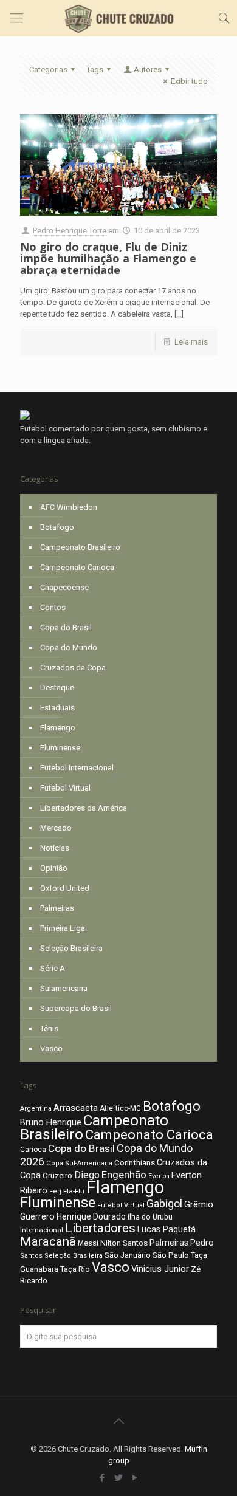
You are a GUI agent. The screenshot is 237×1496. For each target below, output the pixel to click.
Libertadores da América (83, 807)
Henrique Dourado (91, 1216)
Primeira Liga (62, 928)
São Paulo (171, 1255)
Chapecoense (64, 587)
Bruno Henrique (50, 1122)
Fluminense (60, 747)
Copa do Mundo (68, 647)
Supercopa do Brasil (76, 1008)
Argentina (36, 1109)
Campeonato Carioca (77, 567)
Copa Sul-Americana (79, 1163)
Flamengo (57, 727)
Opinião (53, 868)
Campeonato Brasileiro (80, 547)
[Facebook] (102, 1477)
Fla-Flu (73, 1191)
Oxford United (64, 888)
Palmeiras (57, 908)
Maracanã (48, 1241)
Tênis (49, 1028)
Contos (53, 607)
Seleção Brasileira (71, 948)
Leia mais (191, 341)
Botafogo (57, 527)
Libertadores (100, 1228)
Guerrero (37, 1216)
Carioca (33, 1149)
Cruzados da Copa (73, 667)
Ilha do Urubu (150, 1216)
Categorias (48, 69)
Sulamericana (64, 988)
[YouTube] (135, 1477)
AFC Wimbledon (68, 507)
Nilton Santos (124, 1242)
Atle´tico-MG (120, 1108)
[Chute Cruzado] (118, 18)
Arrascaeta (75, 1107)
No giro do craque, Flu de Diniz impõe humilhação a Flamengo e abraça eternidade (108, 258)
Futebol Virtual (65, 787)
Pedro (202, 1242)
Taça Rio (75, 1269)
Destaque (57, 687)
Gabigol (164, 1204)
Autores (148, 69)
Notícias (54, 848)
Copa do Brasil (66, 627)
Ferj (55, 1191)
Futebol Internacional (77, 767)
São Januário (128, 1255)
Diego (87, 1175)
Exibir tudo (189, 81)
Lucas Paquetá (166, 1229)
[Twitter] (118, 1477)
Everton (159, 1176)
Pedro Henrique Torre (69, 230)
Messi (88, 1243)
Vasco (51, 1048)
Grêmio (198, 1204)
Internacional (41, 1230)
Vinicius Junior (160, 1268)
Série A (52, 968)
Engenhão (123, 1175)
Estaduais (57, 707)
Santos (31, 1256)
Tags (94, 69)
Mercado (56, 827)
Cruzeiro (57, 1175)
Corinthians (134, 1162)
